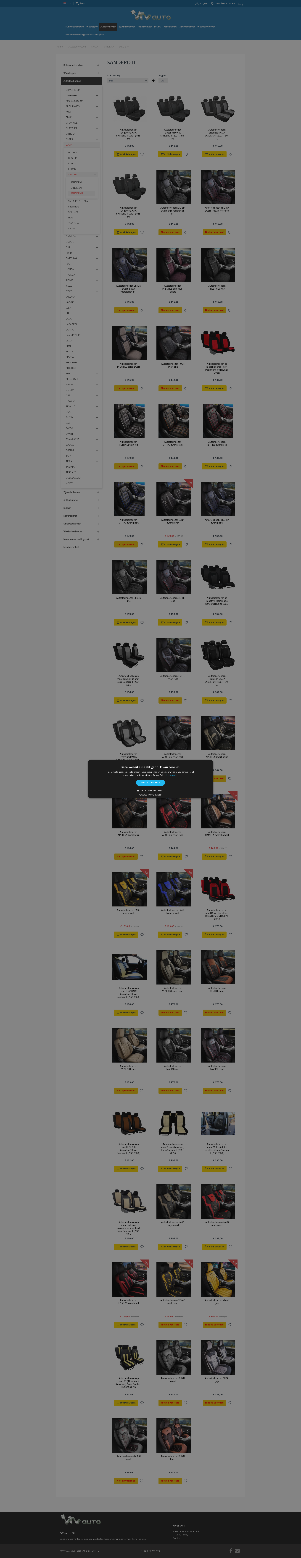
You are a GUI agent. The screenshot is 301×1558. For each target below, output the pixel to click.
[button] (150, 790)
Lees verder (171, 775)
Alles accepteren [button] (150, 782)
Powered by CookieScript (150, 795)
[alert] (150, 779)
